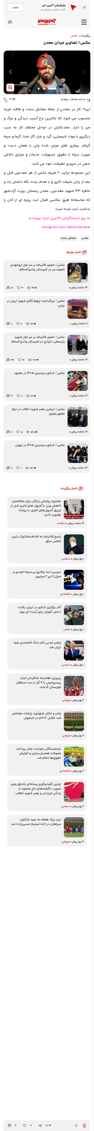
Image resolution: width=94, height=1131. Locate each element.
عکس (74, 36)
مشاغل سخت (68, 238)
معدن (85, 238)
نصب (15, 7)
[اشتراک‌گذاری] (76, 1125)
